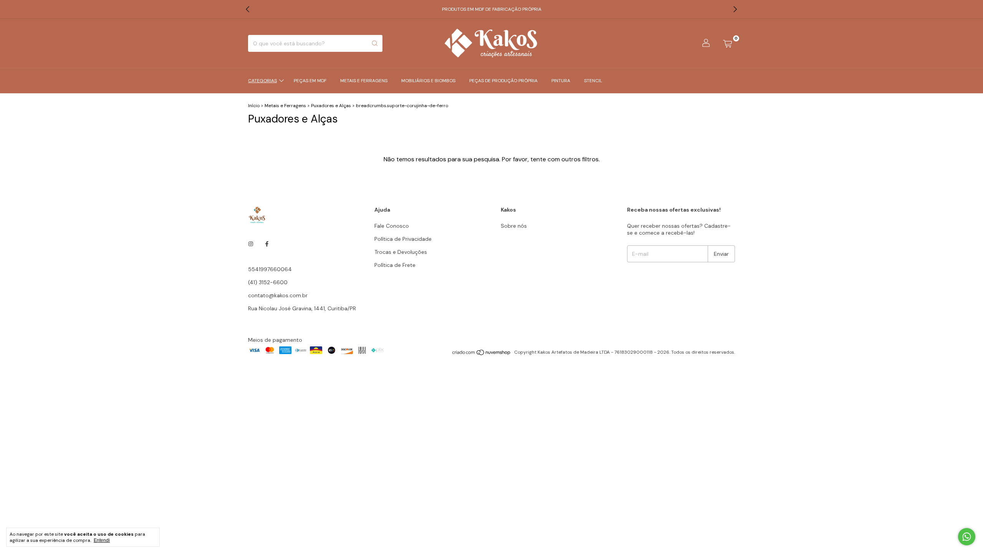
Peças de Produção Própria (503, 81)
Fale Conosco (391, 225)
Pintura (560, 81)
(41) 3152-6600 (268, 282)
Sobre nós (514, 225)
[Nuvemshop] (481, 354)
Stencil (593, 81)
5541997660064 (270, 269)
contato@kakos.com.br (278, 295)
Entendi (102, 540)
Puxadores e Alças (331, 106)
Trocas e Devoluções (400, 251)
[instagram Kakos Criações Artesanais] (250, 243)
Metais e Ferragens (363, 81)
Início (254, 106)
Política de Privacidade (403, 238)
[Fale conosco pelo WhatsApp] (966, 536)
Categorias (262, 81)
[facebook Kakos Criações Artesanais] (267, 243)
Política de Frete (394, 265)
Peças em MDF (310, 81)
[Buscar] (374, 43)
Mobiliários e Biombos (428, 81)
